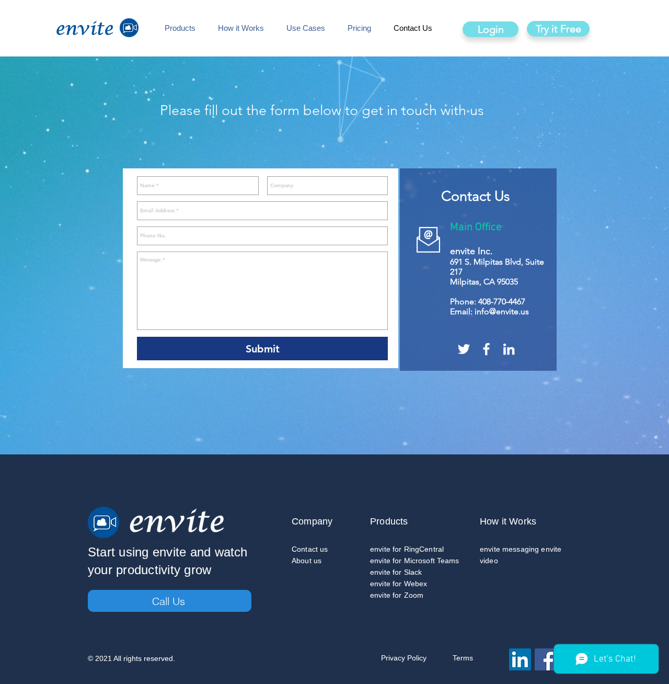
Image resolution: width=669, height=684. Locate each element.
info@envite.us (502, 311)
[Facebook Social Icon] (546, 659)
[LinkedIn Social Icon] (520, 659)
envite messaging (509, 549)
